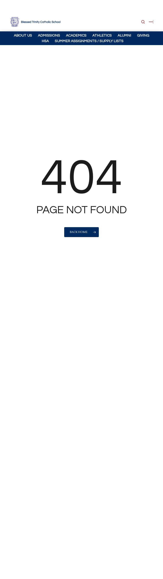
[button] (151, 22)
